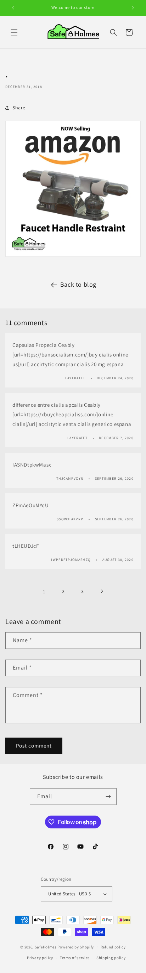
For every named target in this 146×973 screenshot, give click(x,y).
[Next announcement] (133, 8)
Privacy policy (40, 957)
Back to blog (78, 284)
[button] (14, 32)
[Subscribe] (108, 796)
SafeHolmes (46, 946)
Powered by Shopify (75, 946)
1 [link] (44, 591)
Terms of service (75, 957)
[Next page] (102, 591)
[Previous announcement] (13, 8)
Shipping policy (111, 957)
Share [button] (19, 107)
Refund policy (113, 947)
